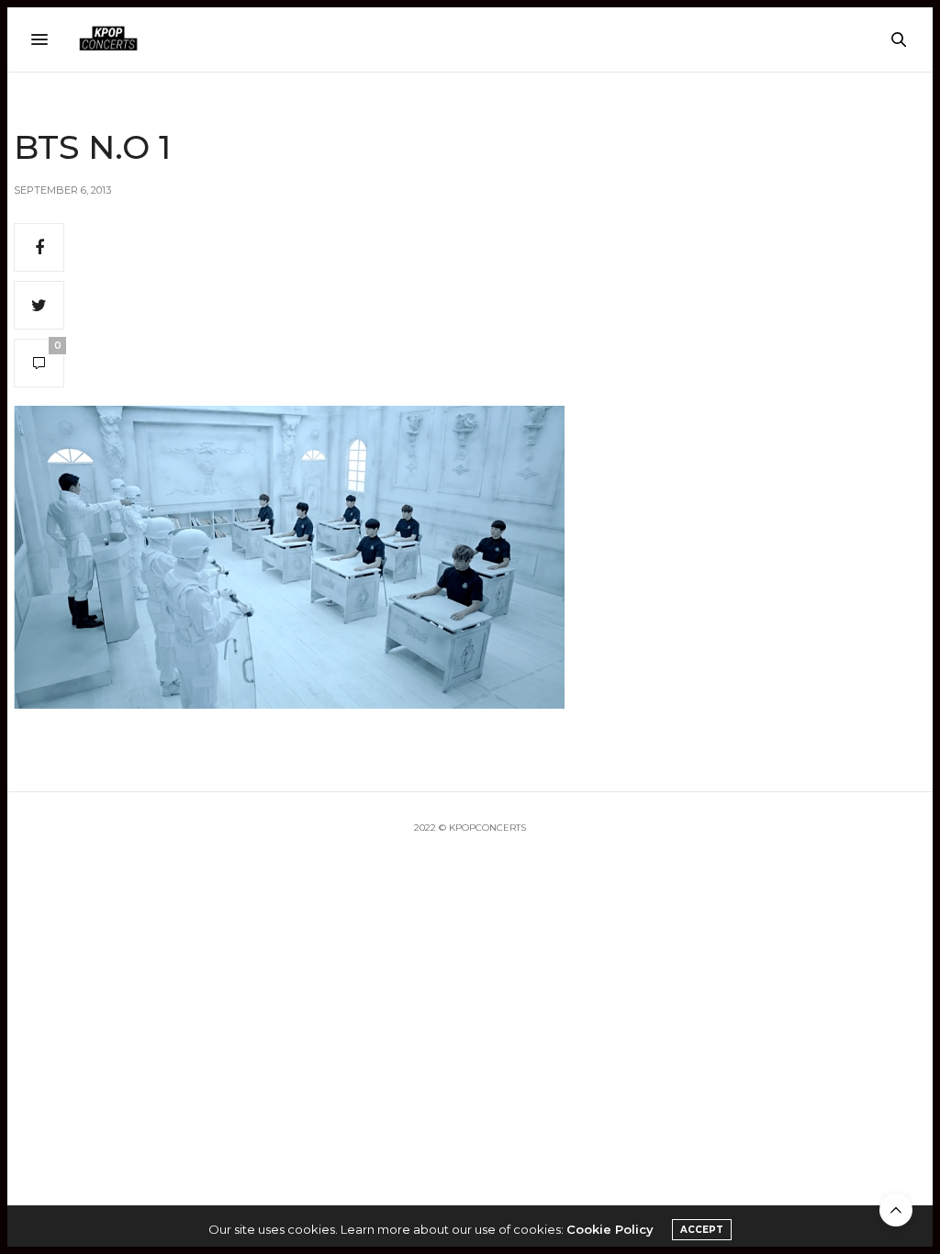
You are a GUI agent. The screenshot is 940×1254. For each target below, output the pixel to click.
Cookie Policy (610, 1229)
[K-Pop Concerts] (108, 39)
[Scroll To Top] (895, 1209)
